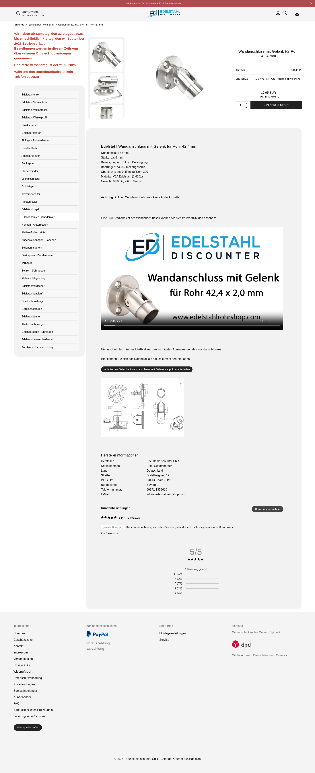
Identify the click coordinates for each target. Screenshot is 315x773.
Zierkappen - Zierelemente (37, 255)
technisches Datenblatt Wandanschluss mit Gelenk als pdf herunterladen (147, 369)
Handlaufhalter (30, 148)
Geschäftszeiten (23, 639)
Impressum (20, 652)
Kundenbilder (22, 697)
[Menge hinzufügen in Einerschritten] (245, 107)
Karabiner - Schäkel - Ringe (38, 347)
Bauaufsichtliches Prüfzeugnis (33, 709)
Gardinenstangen (32, 308)
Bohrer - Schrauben (33, 270)
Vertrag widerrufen (27, 727)
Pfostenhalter (29, 201)
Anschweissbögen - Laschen (39, 239)
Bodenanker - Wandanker (39, 216)
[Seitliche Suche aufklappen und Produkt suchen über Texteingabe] (284, 14)
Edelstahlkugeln (31, 209)
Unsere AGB (21, 665)
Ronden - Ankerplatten (35, 224)
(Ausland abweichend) (289, 78)
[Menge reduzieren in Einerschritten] (245, 103)
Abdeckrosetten (31, 155)
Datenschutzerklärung (27, 678)
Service (164, 639)
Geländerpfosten (31, 132)
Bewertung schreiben (267, 508)
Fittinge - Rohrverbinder (35, 140)
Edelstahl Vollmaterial (34, 109)
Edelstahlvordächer (33, 285)
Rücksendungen (24, 684)
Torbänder (27, 262)
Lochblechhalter (31, 178)
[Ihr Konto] (278, 14)
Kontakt (18, 646)
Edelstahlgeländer (25, 690)
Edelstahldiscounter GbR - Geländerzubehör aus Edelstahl (163, 758)
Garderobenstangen (33, 301)
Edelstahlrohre (30, 94)
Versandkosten (23, 658)
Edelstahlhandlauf (32, 293)
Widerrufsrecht (22, 671)
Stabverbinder (30, 171)
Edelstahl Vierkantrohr (35, 102)
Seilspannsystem (32, 247)
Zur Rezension (109, 533)
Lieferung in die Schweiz (29, 716)
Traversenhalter (31, 194)
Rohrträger (28, 186)
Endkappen (28, 163)
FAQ (16, 703)
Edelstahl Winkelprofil (34, 117)
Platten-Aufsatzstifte (33, 232)
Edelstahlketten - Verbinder (37, 339)
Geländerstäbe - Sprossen (37, 331)
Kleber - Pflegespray (34, 278)
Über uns (19, 633)
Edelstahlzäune (31, 316)
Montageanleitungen (172, 633)
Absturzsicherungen (33, 324)
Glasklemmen (30, 125)
